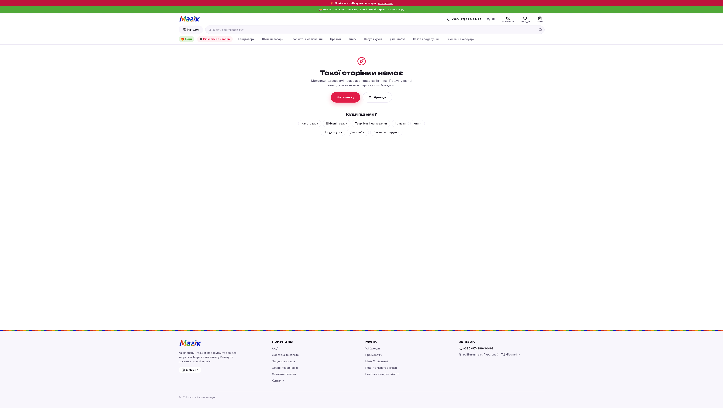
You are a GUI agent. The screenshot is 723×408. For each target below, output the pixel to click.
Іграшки (335, 39)
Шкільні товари (272, 39)
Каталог (193, 29)
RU (493, 19)
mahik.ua (192, 370)
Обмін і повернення (285, 367)
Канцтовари (246, 39)
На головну (345, 97)
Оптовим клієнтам (284, 374)
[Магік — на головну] (190, 19)
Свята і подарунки (426, 39)
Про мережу (373, 354)
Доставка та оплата (285, 354)
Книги (352, 39)
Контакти (278, 380)
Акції (275, 348)
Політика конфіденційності (382, 374)
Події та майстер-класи (381, 367)
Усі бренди (377, 97)
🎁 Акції (186, 39)
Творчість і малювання (307, 39)
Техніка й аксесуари (460, 39)
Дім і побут (397, 39)
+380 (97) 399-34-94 (466, 19)
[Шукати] (540, 29)
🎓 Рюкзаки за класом (214, 39)
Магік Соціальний (376, 361)
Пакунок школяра (283, 361)
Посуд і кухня (373, 39)
